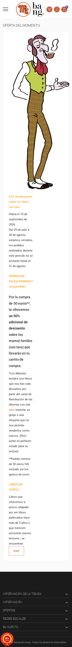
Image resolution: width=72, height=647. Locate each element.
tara (11, 409)
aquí (16, 550)
